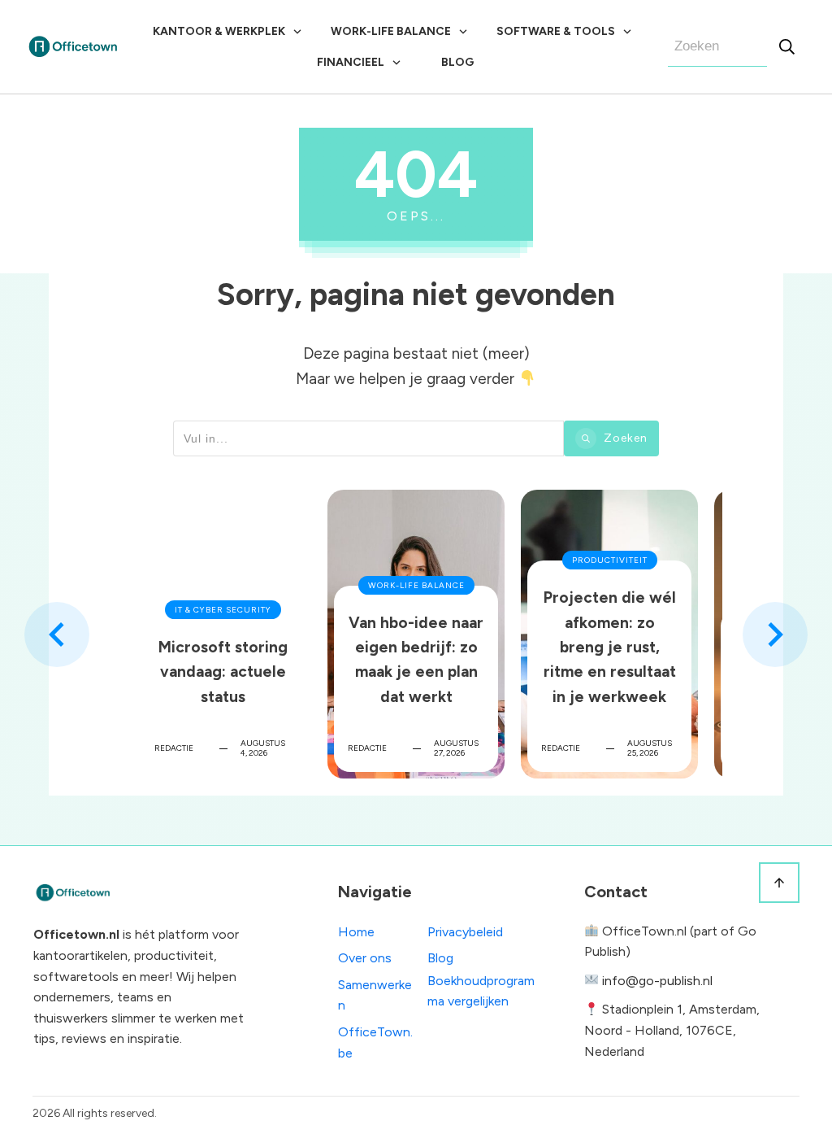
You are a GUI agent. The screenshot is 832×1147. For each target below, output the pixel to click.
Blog (440, 958)
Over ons (365, 958)
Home (356, 932)
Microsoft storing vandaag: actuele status (222, 634)
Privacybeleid (465, 932)
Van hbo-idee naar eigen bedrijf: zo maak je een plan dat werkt (416, 634)
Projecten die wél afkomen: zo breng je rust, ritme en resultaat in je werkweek (609, 634)
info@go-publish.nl (657, 980)
